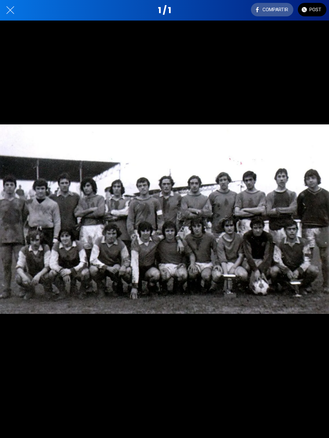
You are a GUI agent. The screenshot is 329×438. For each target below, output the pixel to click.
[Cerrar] (10, 10)
